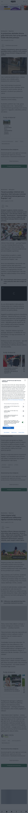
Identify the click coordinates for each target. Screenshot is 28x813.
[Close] (25, 380)
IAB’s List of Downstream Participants (15, 399)
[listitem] (14, 403)
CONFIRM (8, 427)
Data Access (14, 432)
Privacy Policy (21, 432)
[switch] (23, 406)
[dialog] (14, 406)
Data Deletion (6, 432)
